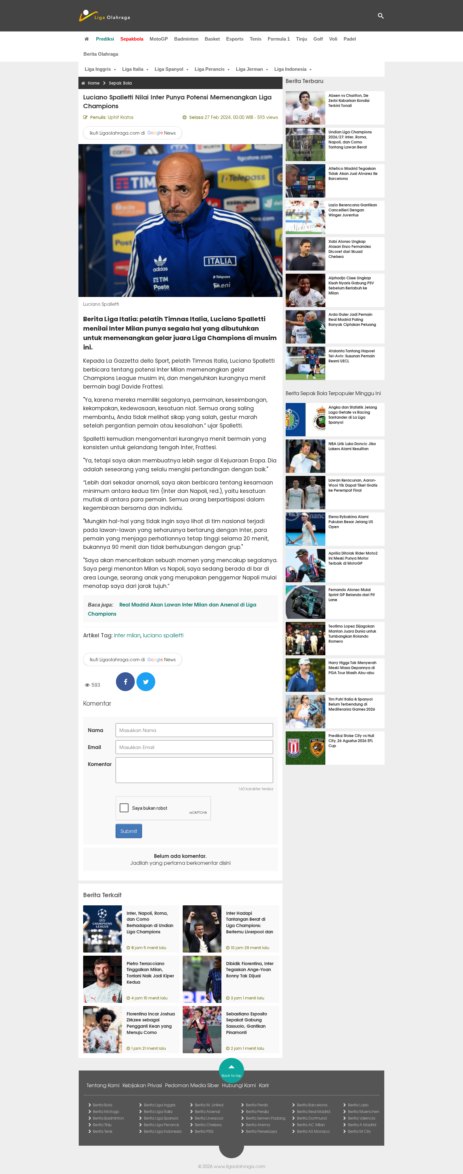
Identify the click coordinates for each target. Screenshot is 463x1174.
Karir (264, 1085)
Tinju (301, 39)
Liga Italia (132, 69)
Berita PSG (204, 1131)
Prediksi (105, 39)
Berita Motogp (106, 1111)
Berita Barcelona (312, 1105)
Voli (333, 39)
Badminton (186, 39)
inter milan (127, 635)
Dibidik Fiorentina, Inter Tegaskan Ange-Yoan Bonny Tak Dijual (249, 969)
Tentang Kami (103, 1085)
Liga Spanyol (169, 69)
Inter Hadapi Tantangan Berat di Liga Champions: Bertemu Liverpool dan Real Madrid (249, 925)
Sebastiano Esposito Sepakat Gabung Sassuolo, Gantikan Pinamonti (246, 1023)
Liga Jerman (249, 69)
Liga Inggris (98, 69)
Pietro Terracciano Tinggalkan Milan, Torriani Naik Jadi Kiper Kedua (150, 972)
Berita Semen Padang (265, 1118)
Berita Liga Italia (158, 1111)
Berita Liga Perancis (161, 1124)
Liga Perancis (210, 69)
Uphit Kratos (120, 117)
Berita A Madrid (362, 1124)
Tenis (255, 39)
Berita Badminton (108, 1118)
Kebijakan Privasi (142, 1085)
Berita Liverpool (209, 1118)
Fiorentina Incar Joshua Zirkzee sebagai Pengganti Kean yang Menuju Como (151, 1023)
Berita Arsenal (207, 1111)
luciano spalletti (163, 635)
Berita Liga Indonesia (162, 1131)
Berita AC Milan (311, 1124)
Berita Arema (258, 1124)
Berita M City (359, 1131)
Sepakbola (131, 39)
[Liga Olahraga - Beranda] (104, 15)
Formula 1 (279, 39)
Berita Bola (102, 1105)
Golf (318, 39)
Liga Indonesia (290, 69)
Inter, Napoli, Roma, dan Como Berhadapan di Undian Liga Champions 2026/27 (150, 925)
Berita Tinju (102, 1124)
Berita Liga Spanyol (161, 1118)
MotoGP (159, 39)
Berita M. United (209, 1105)
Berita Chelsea (208, 1124)
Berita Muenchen (363, 1111)
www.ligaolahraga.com (239, 1166)
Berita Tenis (102, 1131)
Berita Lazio (358, 1105)
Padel (350, 39)
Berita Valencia (361, 1118)
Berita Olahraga (100, 54)
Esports (234, 39)
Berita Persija (257, 1111)
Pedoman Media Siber (192, 1085)
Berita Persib (257, 1105)
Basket (212, 39)
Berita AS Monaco (313, 1131)
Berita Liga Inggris (159, 1105)
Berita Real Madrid (313, 1111)
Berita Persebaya (261, 1131)
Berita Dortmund (312, 1118)
